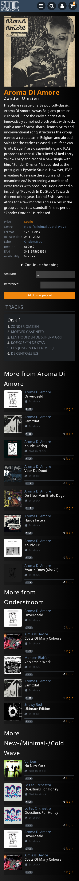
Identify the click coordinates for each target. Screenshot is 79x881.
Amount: (10, 274)
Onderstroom (35, 242)
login (69, 409)
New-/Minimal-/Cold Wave (45, 227)
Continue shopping (41, 264)
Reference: (11, 284)
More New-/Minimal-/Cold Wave (34, 743)
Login (28, 222)
